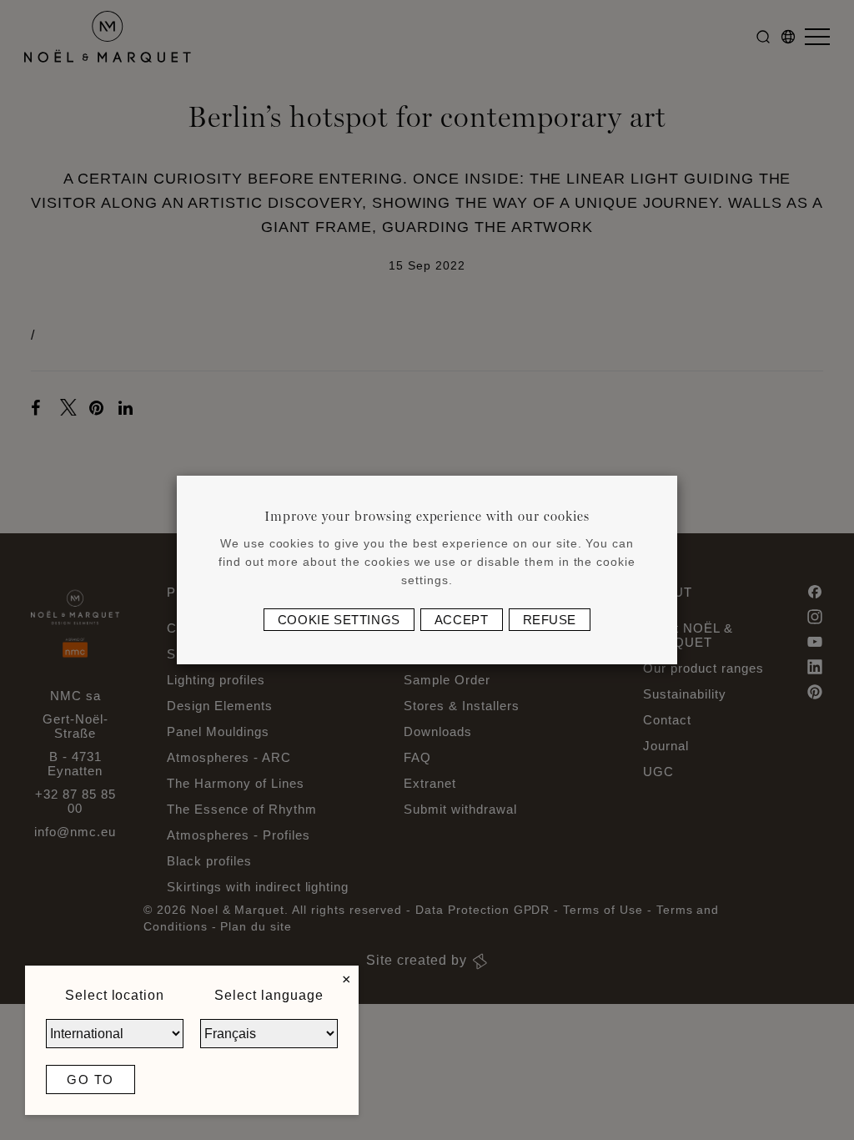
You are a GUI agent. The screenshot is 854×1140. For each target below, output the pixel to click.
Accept (462, 620)
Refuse (550, 620)
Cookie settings (339, 620)
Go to (90, 1079)
